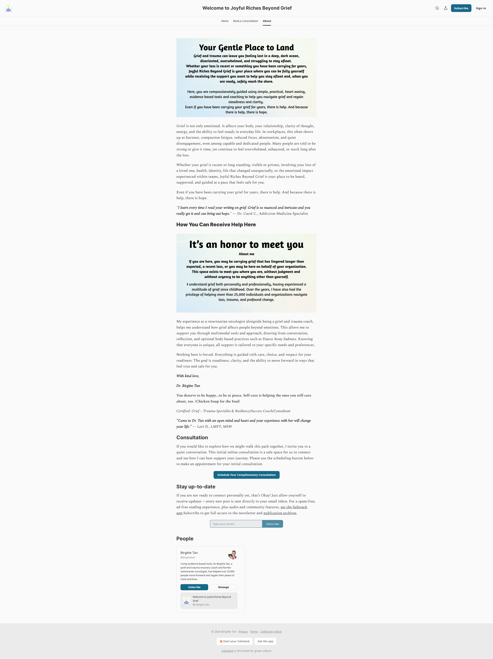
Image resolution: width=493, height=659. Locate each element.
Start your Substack (236, 641)
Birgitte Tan (189, 552)
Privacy (243, 631)
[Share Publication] (445, 8)
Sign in (481, 8)
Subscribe (461, 8)
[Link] (171, 224)
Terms (254, 631)
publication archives (279, 513)
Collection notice (271, 631)
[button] (225, 21)
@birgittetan (187, 557)
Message (223, 587)
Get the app (265, 641)
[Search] (437, 8)
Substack (227, 651)
